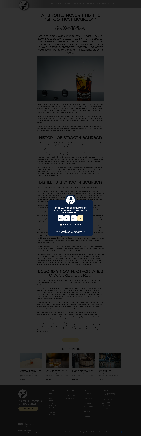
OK (80, 218)
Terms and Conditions (68, 232)
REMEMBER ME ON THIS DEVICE (72, 224)
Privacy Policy (76, 232)
